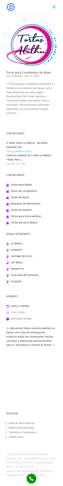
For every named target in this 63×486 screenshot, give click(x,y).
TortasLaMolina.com (18, 151)
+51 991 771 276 (15, 163)
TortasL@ (16, 76)
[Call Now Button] (31, 478)
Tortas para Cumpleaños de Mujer (28, 72)
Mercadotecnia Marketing (37, 470)
